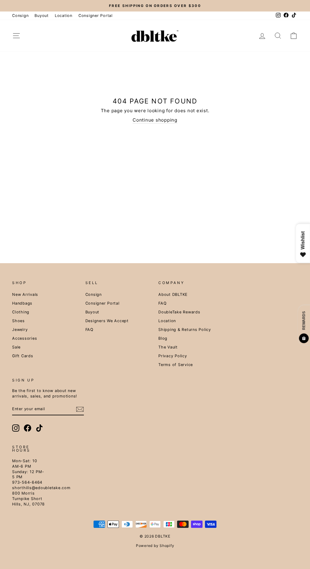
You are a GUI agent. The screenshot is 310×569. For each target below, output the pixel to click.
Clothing (20, 312)
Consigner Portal (95, 15)
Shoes (18, 321)
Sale (16, 347)
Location (63, 15)
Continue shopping (155, 120)
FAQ (89, 329)
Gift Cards (22, 356)
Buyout (42, 15)
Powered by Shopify (155, 545)
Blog (162, 338)
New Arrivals (25, 294)
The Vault (168, 347)
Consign (20, 15)
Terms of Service (175, 364)
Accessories (24, 338)
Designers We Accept (107, 321)
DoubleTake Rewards (179, 312)
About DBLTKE (173, 294)
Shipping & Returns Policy (184, 329)
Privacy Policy (172, 356)
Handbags (22, 303)
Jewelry (20, 329)
